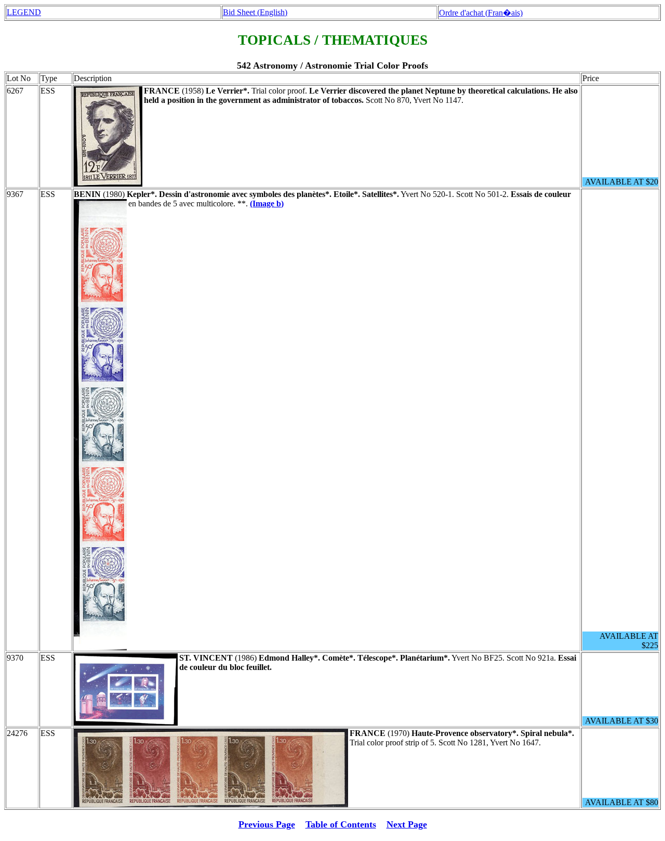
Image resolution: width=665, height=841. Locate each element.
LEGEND (24, 12)
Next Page (407, 824)
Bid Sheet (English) (255, 12)
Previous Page (266, 824)
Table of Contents (340, 824)
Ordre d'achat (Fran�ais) (481, 12)
